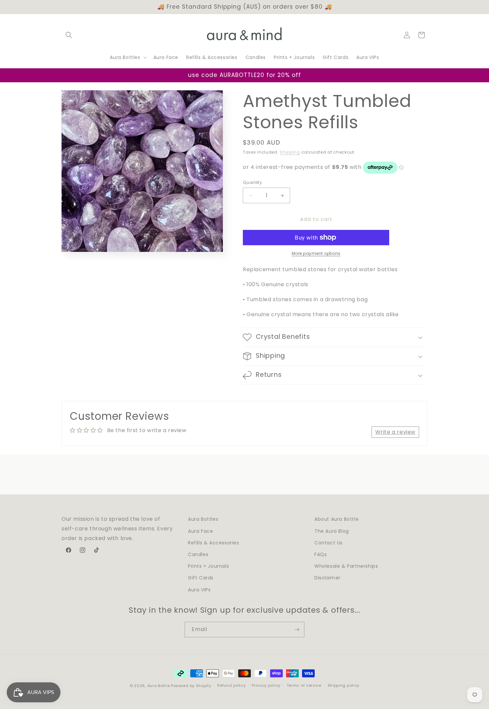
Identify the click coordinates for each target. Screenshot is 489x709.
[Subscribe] (296, 629)
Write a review (395, 432)
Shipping (290, 152)
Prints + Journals (208, 565)
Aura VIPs (199, 589)
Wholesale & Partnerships (346, 565)
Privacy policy (266, 685)
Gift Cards (201, 577)
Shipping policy (344, 685)
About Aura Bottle (336, 519)
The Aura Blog (331, 530)
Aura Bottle (158, 685)
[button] (69, 35)
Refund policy (231, 685)
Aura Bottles (203, 519)
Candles (198, 554)
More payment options (316, 253)
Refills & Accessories (213, 542)
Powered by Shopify (191, 685)
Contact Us (328, 542)
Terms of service (304, 685)
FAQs (320, 554)
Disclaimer (327, 577)
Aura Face (200, 530)
